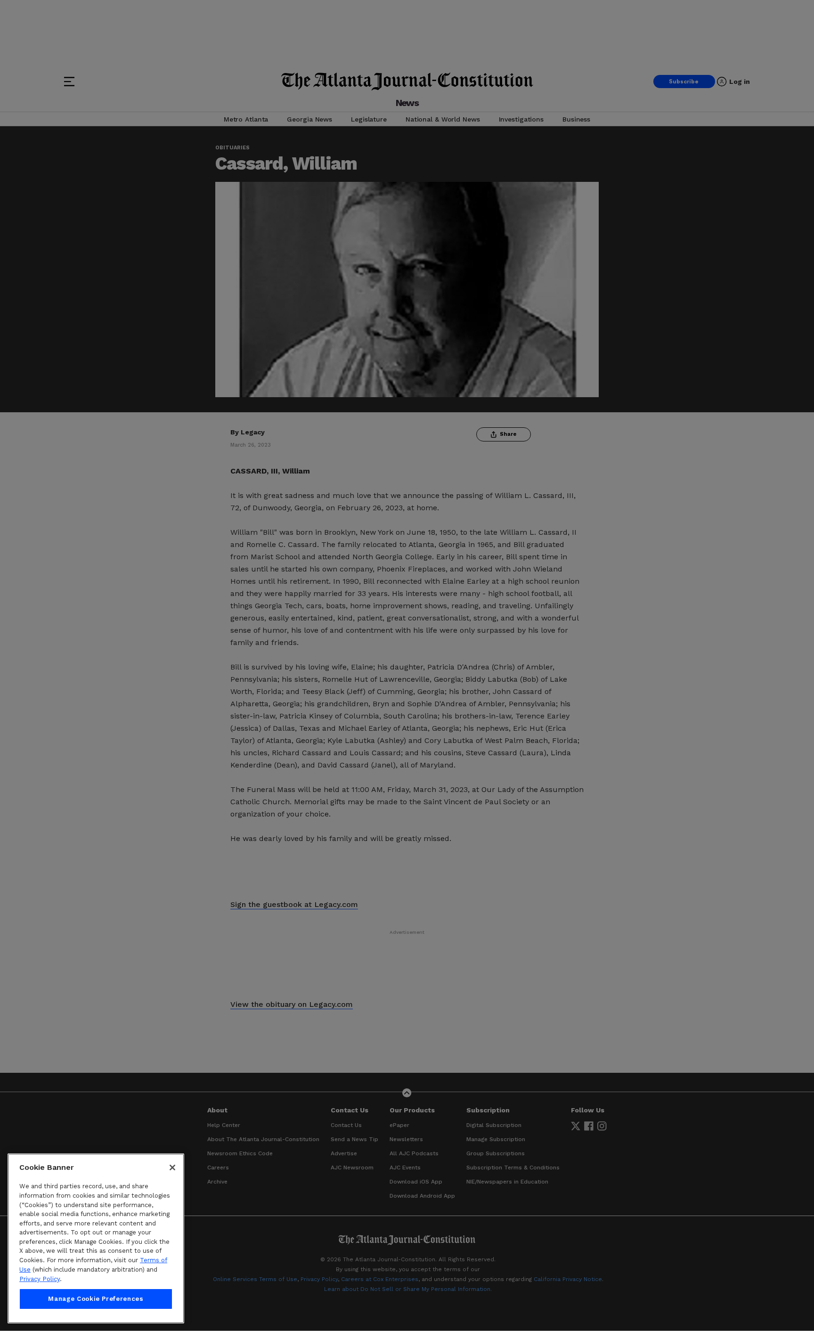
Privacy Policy (39, 1278)
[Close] (172, 1167)
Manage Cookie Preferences (95, 1298)
